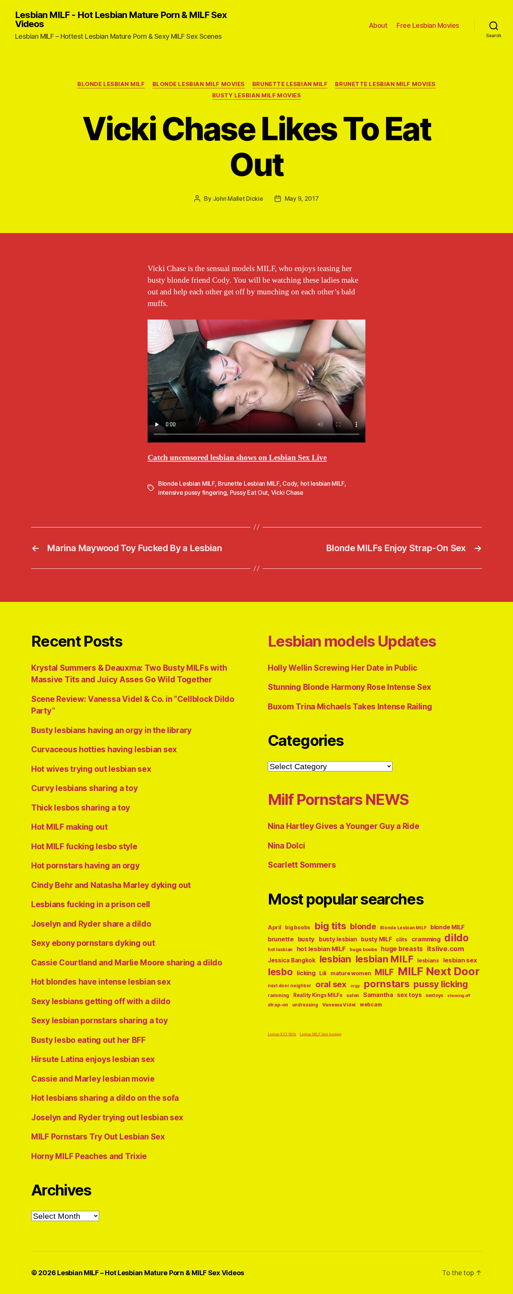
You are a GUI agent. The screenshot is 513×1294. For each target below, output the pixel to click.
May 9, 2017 (302, 198)
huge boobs (363, 949)
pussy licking (440, 984)
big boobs (297, 927)
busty (306, 939)
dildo (456, 938)
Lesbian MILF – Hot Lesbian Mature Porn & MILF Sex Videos (150, 1273)
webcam (371, 1005)
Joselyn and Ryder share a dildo (91, 924)
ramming (278, 995)
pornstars (387, 983)
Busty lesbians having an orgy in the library (111, 730)
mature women (350, 973)
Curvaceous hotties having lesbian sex (104, 749)
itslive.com (445, 948)
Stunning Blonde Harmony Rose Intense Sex (349, 687)
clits (401, 939)
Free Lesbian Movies (428, 25)
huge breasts (402, 949)
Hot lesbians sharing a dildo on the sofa (105, 1098)
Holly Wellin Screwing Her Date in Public (342, 668)
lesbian (335, 959)
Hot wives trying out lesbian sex (91, 769)
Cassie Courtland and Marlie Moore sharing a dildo (126, 962)
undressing (305, 1005)
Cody (289, 483)
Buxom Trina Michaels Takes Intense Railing (350, 706)
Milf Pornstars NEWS (338, 799)
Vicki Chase (287, 492)
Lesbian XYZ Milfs (282, 1034)
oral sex (331, 984)
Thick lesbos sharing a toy (80, 807)
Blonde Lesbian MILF (111, 84)
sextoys (434, 995)
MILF (384, 972)
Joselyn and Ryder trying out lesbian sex (107, 1117)
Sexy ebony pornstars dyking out (93, 943)
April (274, 927)
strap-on (278, 1005)
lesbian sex (460, 960)
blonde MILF (447, 927)
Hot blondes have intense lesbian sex (100, 981)
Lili (322, 973)
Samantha (378, 995)
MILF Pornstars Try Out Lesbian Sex (98, 1136)
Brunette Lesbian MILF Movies (385, 84)
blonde (363, 926)
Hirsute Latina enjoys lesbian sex (93, 1059)
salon (352, 995)
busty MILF (376, 939)
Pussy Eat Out (249, 492)
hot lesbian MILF (322, 483)
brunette (281, 939)
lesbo (280, 971)
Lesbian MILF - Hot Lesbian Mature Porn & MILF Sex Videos (121, 20)
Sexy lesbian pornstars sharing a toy (99, 1020)
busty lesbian (338, 939)
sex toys (409, 995)
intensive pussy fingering (192, 492)
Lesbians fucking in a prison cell (90, 904)
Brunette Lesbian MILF (290, 84)
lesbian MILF (384, 959)
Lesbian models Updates (352, 641)
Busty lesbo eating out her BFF (88, 1040)
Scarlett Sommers (302, 865)
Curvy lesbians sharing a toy (84, 788)
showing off (458, 995)
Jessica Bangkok (291, 960)
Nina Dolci (286, 845)
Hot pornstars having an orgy (85, 865)
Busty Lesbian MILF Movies (256, 95)
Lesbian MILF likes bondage (320, 1034)
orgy (354, 985)
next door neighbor (289, 985)
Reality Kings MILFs (318, 995)
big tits (330, 926)
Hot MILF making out (69, 827)
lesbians (428, 961)
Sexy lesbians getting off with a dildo (100, 1001)
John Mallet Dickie (238, 198)
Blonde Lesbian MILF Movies (198, 84)
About (378, 25)
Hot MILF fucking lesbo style (84, 846)
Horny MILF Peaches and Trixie (89, 1156)
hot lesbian (280, 949)
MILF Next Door (438, 971)
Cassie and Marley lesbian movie (93, 1078)
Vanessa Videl (339, 1005)
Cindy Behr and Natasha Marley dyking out (111, 885)
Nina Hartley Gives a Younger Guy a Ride (343, 826)
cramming (426, 939)
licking (306, 973)
